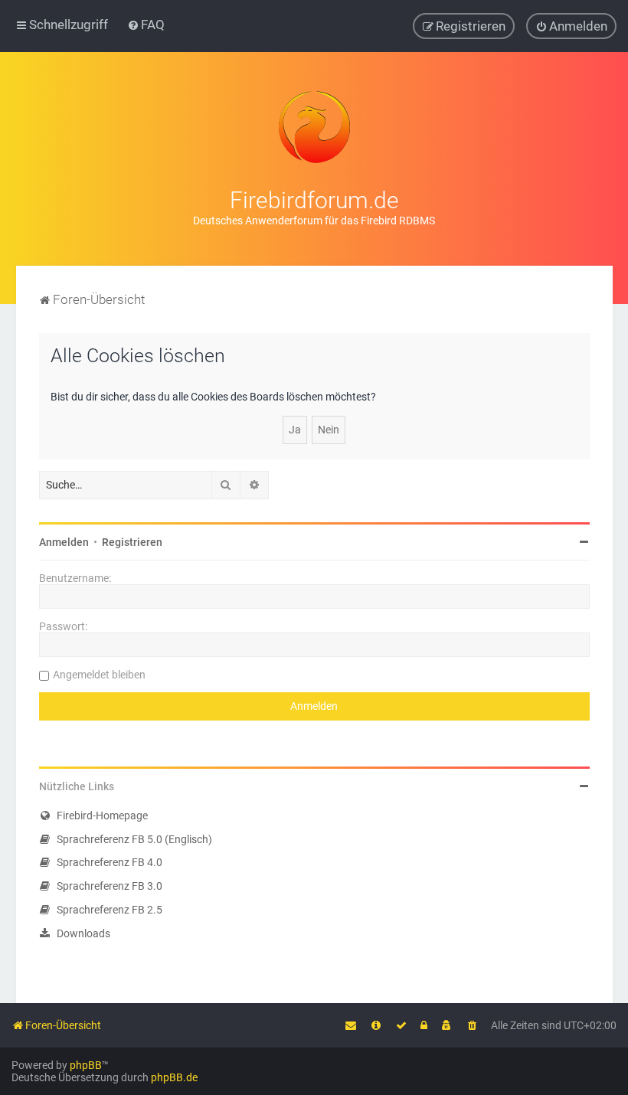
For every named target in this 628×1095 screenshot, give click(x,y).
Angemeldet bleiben (99, 674)
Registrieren (132, 542)
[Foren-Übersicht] (314, 127)
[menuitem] (145, 24)
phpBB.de (174, 1077)
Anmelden (64, 542)
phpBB (86, 1065)
